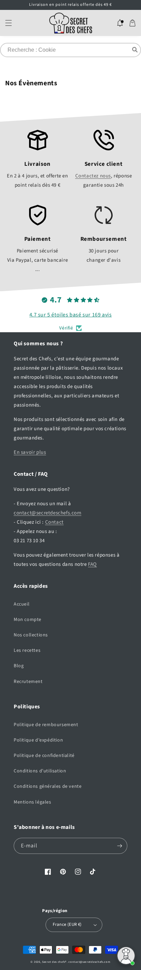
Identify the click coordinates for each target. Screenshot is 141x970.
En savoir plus (30, 452)
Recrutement (28, 681)
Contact (54, 522)
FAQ (92, 564)
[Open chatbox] (126, 955)
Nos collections (31, 635)
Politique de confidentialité (44, 755)
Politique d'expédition (38, 740)
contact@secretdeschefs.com (47, 513)
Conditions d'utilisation (40, 771)
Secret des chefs (53, 962)
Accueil (21, 604)
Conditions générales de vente (47, 786)
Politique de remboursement (46, 724)
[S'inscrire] (119, 846)
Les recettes (27, 650)
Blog (19, 665)
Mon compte (27, 619)
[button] (8, 22)
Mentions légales (32, 802)
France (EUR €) (67, 924)
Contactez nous (93, 175)
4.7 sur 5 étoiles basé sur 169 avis (70, 315)
